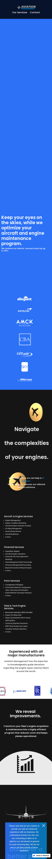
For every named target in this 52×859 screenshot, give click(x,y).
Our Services (19, 12)
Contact (35, 12)
